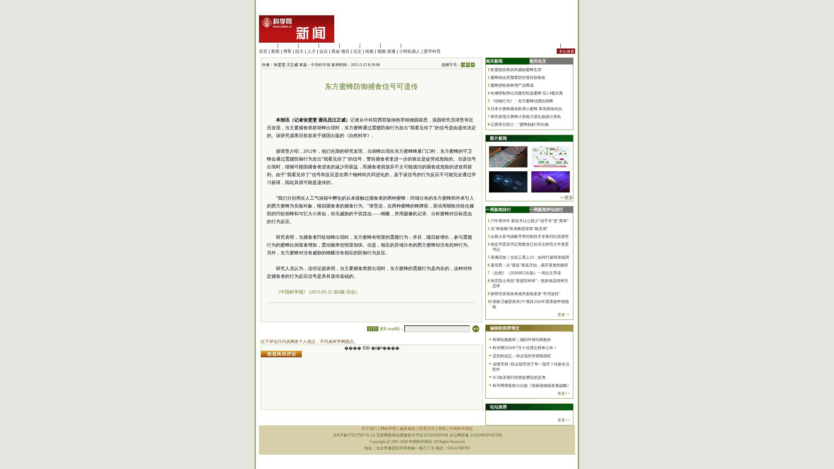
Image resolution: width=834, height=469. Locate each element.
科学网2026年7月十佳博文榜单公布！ (525, 348)
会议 (323, 51)
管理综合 (411, 45)
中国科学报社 (461, 428)
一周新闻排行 (498, 209)
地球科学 (370, 45)
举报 (442, 428)
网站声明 (388, 428)
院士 (299, 51)
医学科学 (288, 45)
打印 (372, 328)
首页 (263, 51)
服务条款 (407, 428)
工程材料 (329, 45)
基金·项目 (340, 51)
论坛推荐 (498, 407)
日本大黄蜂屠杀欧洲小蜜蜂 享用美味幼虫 (526, 109)
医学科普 (432, 51)
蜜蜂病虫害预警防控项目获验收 (518, 77)
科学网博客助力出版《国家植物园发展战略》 (532, 385)
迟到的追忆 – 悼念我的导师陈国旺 (522, 356)
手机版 (568, 45)
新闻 (275, 51)
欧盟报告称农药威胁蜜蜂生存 (516, 69)
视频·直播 (386, 51)
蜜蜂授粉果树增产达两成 (512, 85)
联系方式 (427, 428)
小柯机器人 (409, 51)
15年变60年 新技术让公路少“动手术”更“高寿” (529, 221)
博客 (287, 51)
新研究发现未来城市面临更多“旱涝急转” (525, 293)
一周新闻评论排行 (546, 209)
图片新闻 (498, 138)
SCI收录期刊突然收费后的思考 (519, 377)
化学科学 (308, 45)
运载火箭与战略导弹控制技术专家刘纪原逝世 (530, 236)
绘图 (369, 51)
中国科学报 (320, 65)
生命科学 (267, 45)
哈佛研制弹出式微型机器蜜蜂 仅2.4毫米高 (527, 93)
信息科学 (349, 45)
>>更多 (566, 197)
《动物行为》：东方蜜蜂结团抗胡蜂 (522, 101)
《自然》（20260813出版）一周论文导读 (526, 273)
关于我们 (369, 428)
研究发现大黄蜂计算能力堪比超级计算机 (526, 116)
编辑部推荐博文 (505, 328)
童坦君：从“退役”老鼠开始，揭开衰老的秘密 (529, 265)
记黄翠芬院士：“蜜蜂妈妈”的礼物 (520, 124)
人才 (311, 51)
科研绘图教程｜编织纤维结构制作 (522, 339)
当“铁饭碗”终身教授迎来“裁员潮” (519, 228)
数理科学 (390, 45)
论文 (357, 51)
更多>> (563, 314)
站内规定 (550, 45)
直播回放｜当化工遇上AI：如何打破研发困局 (530, 257)
